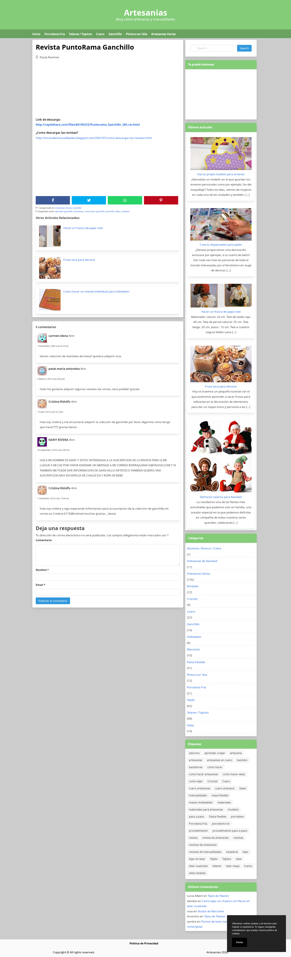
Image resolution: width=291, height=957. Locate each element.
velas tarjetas (197, 873)
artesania (236, 753)
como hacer (214, 767)
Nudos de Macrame (211, 911)
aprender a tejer (214, 753)
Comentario (44, 540)
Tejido (191, 700)
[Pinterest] (161, 200)
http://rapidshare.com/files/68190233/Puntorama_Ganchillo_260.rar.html (88, 125)
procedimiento (198, 831)
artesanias (79, 211)
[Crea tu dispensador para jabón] (221, 225)
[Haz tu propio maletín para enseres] (221, 154)
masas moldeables (201, 802)
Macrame (193, 649)
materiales (224, 802)
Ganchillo (115, 34)
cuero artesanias (199, 788)
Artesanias (145, 12)
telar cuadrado (198, 866)
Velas (190, 725)
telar (239, 859)
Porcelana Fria (54, 34)
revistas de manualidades (205, 852)
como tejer (196, 781)
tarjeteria (232, 852)
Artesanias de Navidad (202, 561)
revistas (238, 838)
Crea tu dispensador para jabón (221, 244)
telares (217, 866)
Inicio (36, 34)
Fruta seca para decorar (221, 386)
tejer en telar (197, 859)
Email (40, 585)
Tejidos (226, 859)
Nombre (42, 570)
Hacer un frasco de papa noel (221, 312)
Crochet (192, 599)
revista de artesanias (215, 838)
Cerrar (239, 942)
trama (248, 866)
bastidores (196, 767)
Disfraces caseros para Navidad (221, 497)
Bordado (192, 586)
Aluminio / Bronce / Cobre (204, 548)
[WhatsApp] (125, 200)
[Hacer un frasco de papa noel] (221, 296)
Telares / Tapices (80, 34)
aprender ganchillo (64, 211)
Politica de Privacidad (144, 943)
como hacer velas (234, 774)
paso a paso (196, 816)
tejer (246, 852)
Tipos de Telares (218, 896)
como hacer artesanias (203, 774)
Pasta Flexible (196, 662)
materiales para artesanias (206, 809)
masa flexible (220, 795)
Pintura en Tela (136, 34)
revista (193, 838)
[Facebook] (53, 200)
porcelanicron (221, 823)
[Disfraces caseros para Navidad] (221, 457)
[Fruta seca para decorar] (221, 365)
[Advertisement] (108, 86)
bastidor (242, 760)
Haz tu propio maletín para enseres (221, 174)
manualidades (198, 795)
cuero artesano (225, 788)
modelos (125, 211)
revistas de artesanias (203, 845)
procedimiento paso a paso (230, 831)
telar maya (232, 866)
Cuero (100, 34)
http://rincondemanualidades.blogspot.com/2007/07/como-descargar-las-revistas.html (94, 138)
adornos (194, 753)
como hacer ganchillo (95, 211)
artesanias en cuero (219, 760)
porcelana (237, 816)
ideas (117, 211)
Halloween (194, 637)
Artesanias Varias (163, 34)
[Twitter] (89, 200)
